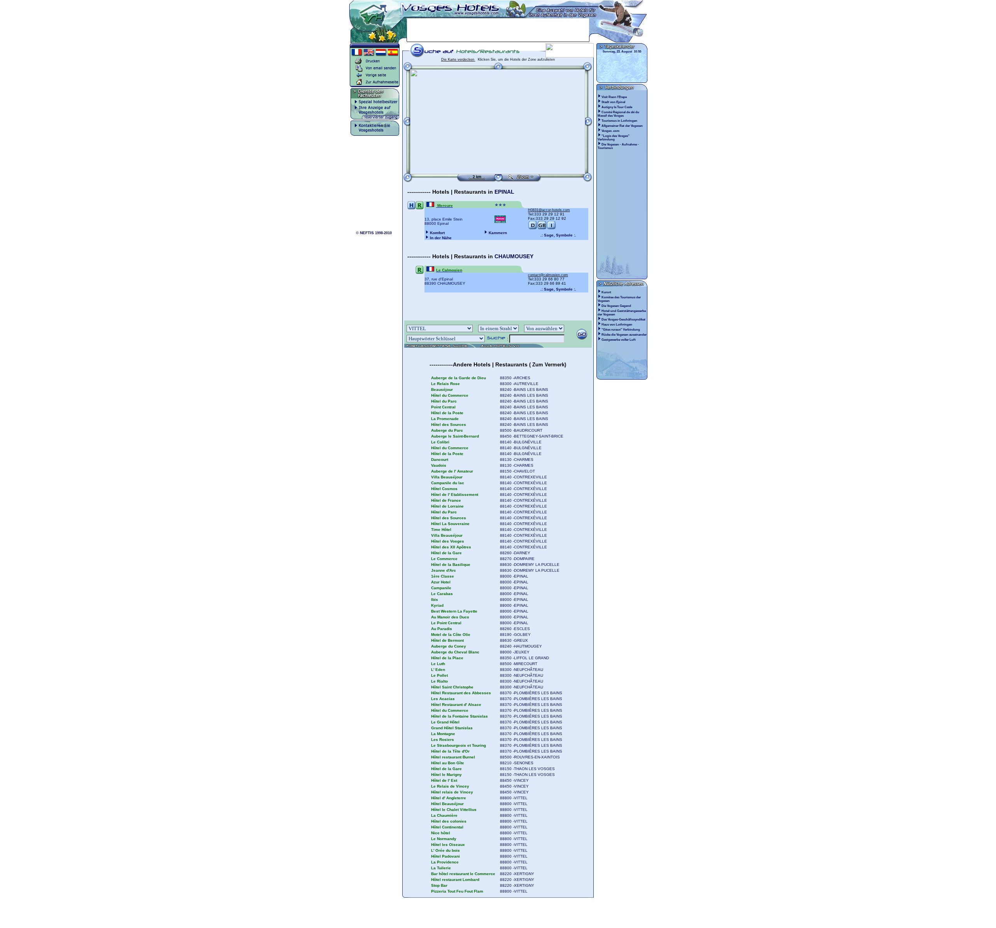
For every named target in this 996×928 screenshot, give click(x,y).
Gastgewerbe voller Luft (618, 339)
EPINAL (504, 192)
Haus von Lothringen (616, 324)
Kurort (606, 292)
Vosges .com (610, 131)
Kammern (498, 233)
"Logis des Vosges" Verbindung (614, 137)
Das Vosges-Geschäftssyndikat (623, 319)
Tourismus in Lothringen (619, 121)
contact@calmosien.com (548, 275)
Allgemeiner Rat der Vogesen (622, 126)
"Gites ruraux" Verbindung (620, 329)
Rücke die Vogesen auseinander (624, 334)
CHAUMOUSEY (513, 256)
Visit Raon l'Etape (614, 97)
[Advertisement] (498, 30)
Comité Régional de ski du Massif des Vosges (618, 113)
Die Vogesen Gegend (616, 306)
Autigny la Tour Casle (617, 107)
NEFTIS (367, 233)
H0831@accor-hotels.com (549, 210)
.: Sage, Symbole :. (558, 235)
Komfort (437, 233)
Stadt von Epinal (613, 102)
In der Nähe (441, 238)
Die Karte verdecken (458, 59)
